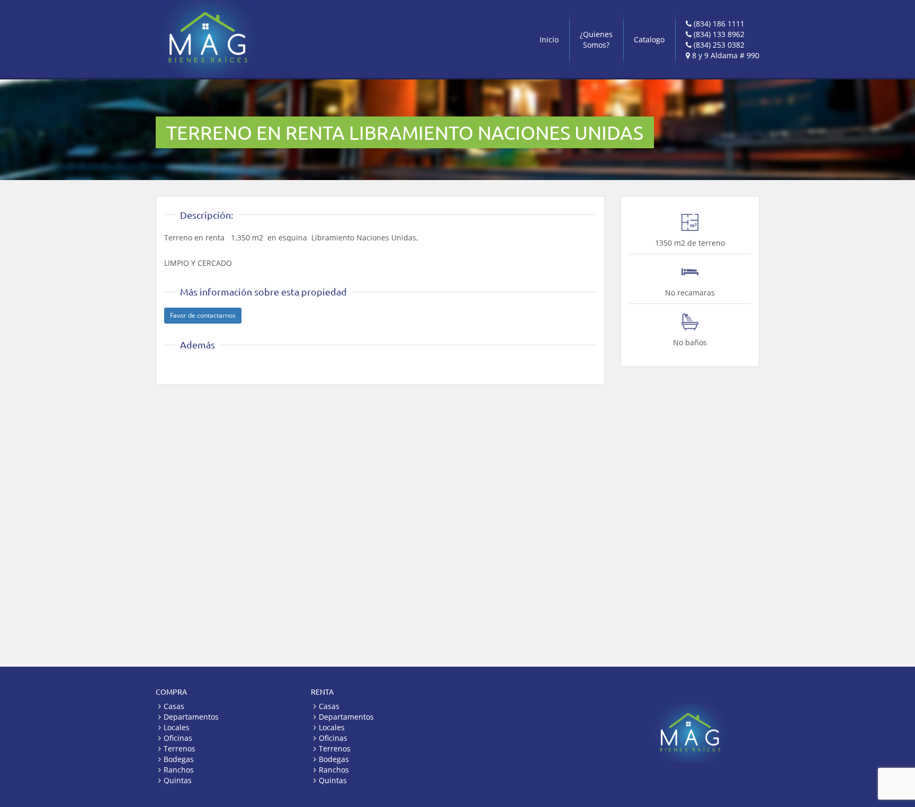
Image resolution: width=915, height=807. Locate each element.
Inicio (549, 39)
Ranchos (179, 770)
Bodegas (179, 759)
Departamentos (191, 717)
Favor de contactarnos (203, 315)
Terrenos (179, 748)
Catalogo (649, 39)
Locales (177, 727)
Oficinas (178, 738)
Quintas (178, 780)
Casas (174, 706)
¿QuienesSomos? (596, 39)
